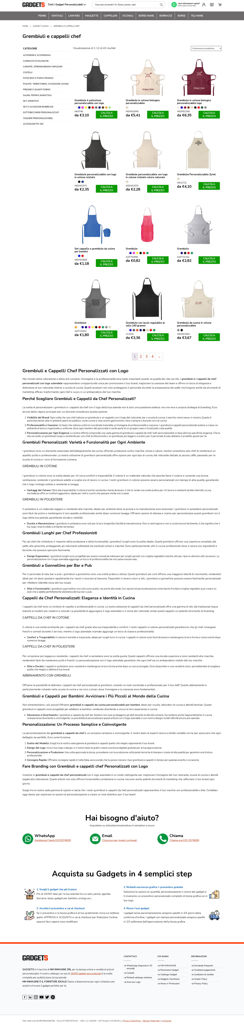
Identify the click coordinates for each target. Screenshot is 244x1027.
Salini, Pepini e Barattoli (37, 95)
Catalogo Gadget (168, 974)
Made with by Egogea (161, 1021)
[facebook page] (24, 997)
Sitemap (146, 1021)
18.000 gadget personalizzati (85, 973)
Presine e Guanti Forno (36, 89)
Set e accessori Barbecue (38, 106)
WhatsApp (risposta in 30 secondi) (139, 967)
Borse (182, 15)
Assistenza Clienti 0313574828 (53, 840)
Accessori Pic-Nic (33, 123)
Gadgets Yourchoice (170, 979)
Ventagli (57, 15)
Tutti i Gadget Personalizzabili (65, 4)
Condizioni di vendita (204, 974)
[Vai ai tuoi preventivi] (211, 4)
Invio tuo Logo (133, 982)
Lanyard (74, 15)
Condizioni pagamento (204, 970)
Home (25, 26)
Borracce (165, 15)
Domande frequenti (203, 965)
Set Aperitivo (31, 101)
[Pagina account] (203, 4)
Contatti (130, 973)
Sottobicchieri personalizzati (41, 112)
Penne (42, 15)
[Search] (161, 5)
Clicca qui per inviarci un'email (119, 840)
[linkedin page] (30, 997)
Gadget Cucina (41, 26)
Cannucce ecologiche (36, 61)
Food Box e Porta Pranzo (38, 78)
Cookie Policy (200, 979)
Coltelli (27, 72)
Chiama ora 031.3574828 (184, 840)
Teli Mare (197, 15)
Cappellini (110, 15)
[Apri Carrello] (220, 4)
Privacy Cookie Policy (132, 1021)
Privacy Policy (201, 983)
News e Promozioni (169, 983)
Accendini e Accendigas (37, 55)
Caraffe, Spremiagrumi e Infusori (42, 66)
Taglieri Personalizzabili (38, 118)
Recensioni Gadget (169, 970)
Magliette (91, 15)
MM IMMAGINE (168, 965)
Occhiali (127, 15)
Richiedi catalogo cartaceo (139, 977)
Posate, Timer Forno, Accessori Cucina (46, 83)
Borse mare (146, 15)
